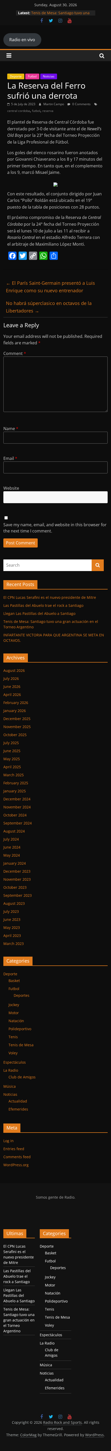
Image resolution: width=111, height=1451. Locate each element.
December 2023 (16, 871)
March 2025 (13, 774)
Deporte (16, 76)
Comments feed (17, 1156)
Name (10, 428)
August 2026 (14, 670)
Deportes (21, 995)
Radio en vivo (22, 39)
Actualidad (18, 1101)
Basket (14, 980)
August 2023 (14, 903)
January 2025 (14, 790)
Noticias (48, 76)
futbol (36, 111)
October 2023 (15, 887)
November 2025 (17, 726)
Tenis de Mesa (21, 1044)
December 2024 (16, 798)
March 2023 (13, 943)
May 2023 (11, 927)
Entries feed (13, 1148)
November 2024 (17, 807)
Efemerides (18, 1109)
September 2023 (17, 895)
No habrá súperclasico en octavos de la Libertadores (49, 307)
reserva (47, 111)
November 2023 (17, 879)
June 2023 (11, 919)
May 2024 (11, 855)
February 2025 (15, 782)
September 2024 (17, 823)
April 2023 (12, 935)
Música (9, 1086)
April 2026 (12, 694)
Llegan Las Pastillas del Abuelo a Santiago (39, 613)
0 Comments (81, 104)
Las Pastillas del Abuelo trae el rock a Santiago (43, 605)
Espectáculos (14, 1062)
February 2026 (15, 702)
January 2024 (14, 863)
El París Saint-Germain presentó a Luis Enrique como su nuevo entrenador (50, 287)
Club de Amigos (22, 1077)
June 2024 (11, 847)
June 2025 (11, 750)
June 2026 (11, 686)
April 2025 (12, 766)
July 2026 (11, 678)
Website (11, 488)
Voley (13, 1052)
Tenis (13, 1036)
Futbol (32, 76)
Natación (16, 1020)
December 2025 (16, 718)
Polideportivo (20, 1028)
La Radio (10, 1070)
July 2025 (11, 742)
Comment (14, 353)
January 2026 (14, 710)
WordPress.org (16, 1164)
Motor (14, 1012)
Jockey (14, 1004)
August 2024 (14, 831)
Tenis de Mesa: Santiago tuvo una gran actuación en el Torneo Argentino (19, 1320)
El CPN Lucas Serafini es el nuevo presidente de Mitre (49, 597)
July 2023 (11, 911)
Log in (8, 1140)
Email (10, 458)
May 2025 (11, 758)
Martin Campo (54, 104)
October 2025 (15, 734)
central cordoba (18, 111)
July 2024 (11, 839)
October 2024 (15, 815)
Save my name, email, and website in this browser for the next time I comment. (55, 528)
